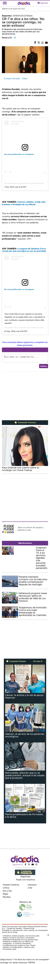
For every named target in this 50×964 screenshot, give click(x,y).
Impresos (32, 884)
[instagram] (36, 864)
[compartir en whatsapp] (42, 42)
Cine (30, 887)
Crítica (6, 887)
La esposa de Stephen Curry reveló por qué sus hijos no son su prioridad (24, 249)
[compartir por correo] (46, 42)
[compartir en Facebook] (35, 42)
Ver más (37, 661)
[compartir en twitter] (39, 42)
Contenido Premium (26, 422)
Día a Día (7, 891)
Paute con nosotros (25, 879)
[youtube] (33, 864)
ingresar (44, 3)
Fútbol (25, 78)
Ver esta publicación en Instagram (19, 154)
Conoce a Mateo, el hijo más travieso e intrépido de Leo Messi (23, 203)
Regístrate (25, 876)
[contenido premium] (25, 872)
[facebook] (25, 864)
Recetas (7, 897)
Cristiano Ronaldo (12, 78)
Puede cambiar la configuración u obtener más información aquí (19, 947)
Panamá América (11, 884)
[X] (29, 864)
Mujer (5, 894)
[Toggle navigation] (4, 2)
